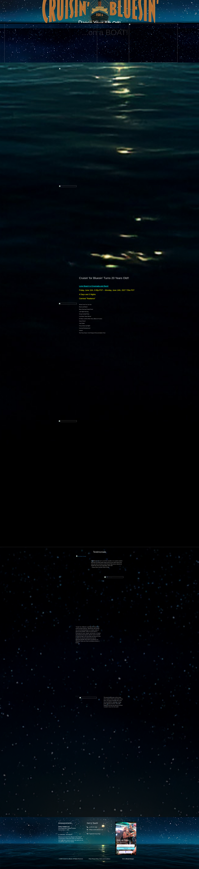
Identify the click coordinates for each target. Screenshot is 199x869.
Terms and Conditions (105, 858)
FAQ (97, 21)
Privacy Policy (95, 858)
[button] (94, 21)
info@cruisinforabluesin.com (96, 829)
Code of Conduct (105, 21)
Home (91, 21)
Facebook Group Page (94, 833)
